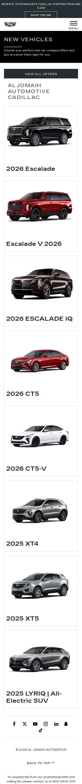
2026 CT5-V (26, 468)
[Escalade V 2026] (41, 208)
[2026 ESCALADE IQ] (41, 283)
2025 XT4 (22, 543)
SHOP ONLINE (41, 15)
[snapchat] (66, 724)
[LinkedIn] (56, 724)
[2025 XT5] (41, 583)
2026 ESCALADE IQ (39, 318)
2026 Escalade (30, 168)
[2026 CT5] (41, 358)
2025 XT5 (22, 618)
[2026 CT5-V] (41, 433)
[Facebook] (14, 724)
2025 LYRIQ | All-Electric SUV (34, 697)
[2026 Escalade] (41, 133)
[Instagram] (46, 724)
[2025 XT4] (41, 508)
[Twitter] (24, 724)
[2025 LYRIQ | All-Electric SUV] (41, 658)
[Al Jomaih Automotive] (10, 24)
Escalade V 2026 (34, 243)
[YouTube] (35, 724)
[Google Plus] (40, 730)
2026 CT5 (22, 393)
